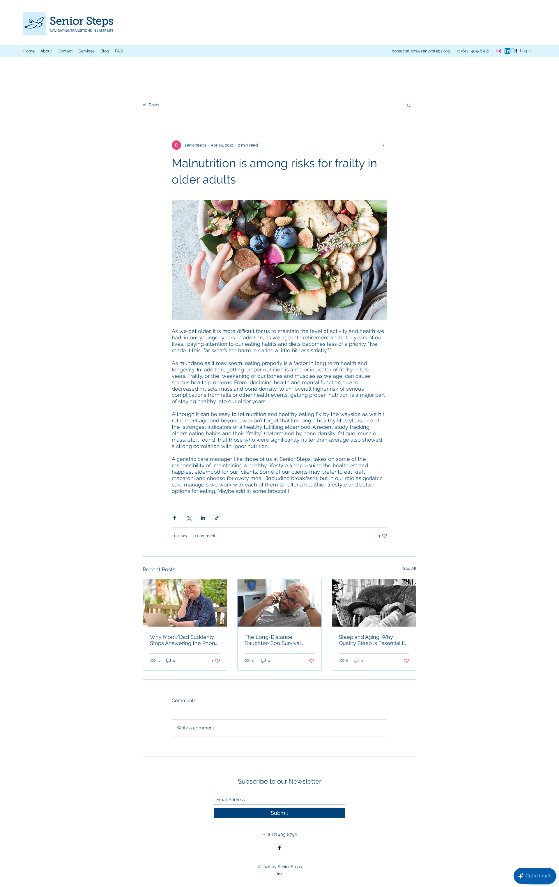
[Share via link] (217, 518)
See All (409, 568)
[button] (87, 51)
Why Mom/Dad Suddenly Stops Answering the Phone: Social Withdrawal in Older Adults (184, 640)
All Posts (151, 105)
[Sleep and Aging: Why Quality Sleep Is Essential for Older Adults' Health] (374, 603)
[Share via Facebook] (174, 518)
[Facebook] (279, 848)
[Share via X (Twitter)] (189, 518)
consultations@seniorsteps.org (421, 51)
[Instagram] (499, 51)
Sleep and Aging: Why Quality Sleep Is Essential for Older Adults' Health (373, 640)
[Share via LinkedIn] (203, 518)
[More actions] (383, 145)
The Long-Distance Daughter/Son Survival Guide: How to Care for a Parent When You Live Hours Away (275, 640)
